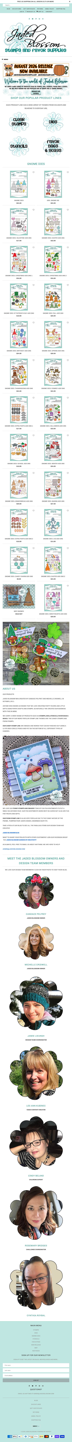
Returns (40, 9)
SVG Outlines (16, 9)
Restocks (36, 1351)
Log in (22, 11)
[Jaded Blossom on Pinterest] (36, 19)
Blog (8, 9)
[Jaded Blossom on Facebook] (29, 19)
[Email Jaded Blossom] (43, 19)
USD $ (35, 1426)
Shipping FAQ (60, 9)
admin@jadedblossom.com (14, 849)
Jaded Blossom (31, 1431)
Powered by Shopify (44, 1431)
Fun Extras (36, 1342)
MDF (36, 1348)
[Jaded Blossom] (36, 38)
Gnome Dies (36, 163)
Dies (36, 1333)
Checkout (49, 11)
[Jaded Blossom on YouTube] (32, 19)
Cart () (41, 11)
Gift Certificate (29, 9)
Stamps (36, 1330)
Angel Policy (49, 9)
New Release (36, 1345)
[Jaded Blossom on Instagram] (39, 19)
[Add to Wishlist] (33, 172)
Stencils (36, 1339)
